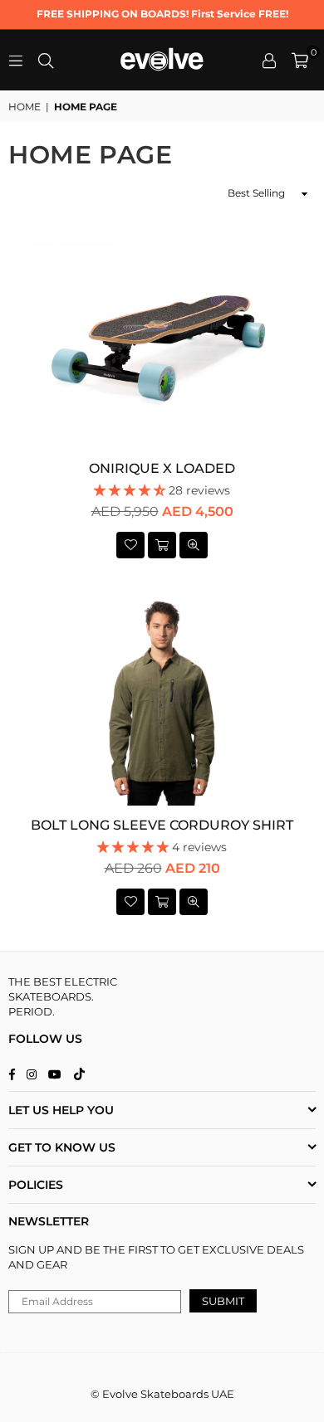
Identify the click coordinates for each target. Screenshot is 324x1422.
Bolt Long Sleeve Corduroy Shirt (162, 825)
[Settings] (269, 60)
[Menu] (16, 60)
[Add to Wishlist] (130, 545)
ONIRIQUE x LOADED (162, 468)
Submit (223, 1301)
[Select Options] (162, 545)
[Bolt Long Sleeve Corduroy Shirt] (162, 702)
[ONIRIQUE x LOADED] (162, 345)
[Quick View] (193, 545)
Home (24, 106)
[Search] (46, 60)
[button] (300, 60)
